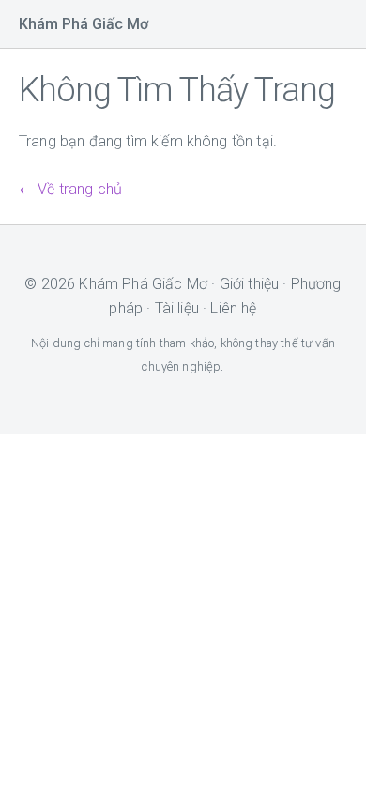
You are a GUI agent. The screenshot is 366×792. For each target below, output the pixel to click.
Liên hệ (233, 308)
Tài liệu (177, 308)
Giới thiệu (250, 284)
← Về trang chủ (70, 189)
